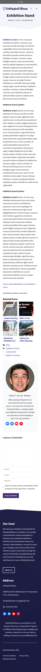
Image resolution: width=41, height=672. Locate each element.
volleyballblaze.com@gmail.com (16, 601)
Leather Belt (11, 352)
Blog (31, 20)
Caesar (25, 20)
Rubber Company (13, 355)
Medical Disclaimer (9, 659)
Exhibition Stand (12, 348)
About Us (9, 570)
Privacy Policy (24, 656)
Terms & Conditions (9, 656)
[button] (31, 8)
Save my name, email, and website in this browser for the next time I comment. (21, 487)
